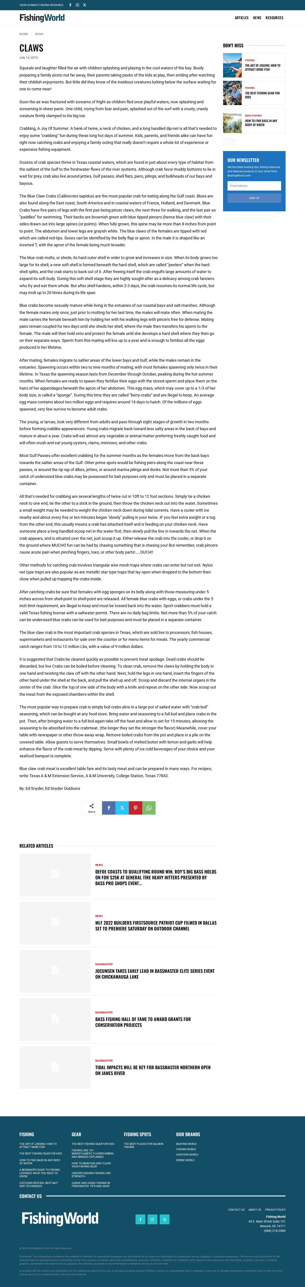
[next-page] (233, 141)
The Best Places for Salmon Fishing (143, 1145)
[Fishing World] (43, 18)
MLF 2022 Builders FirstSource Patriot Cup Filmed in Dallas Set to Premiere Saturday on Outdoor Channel (156, 925)
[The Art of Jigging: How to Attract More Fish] (232, 65)
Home (23, 34)
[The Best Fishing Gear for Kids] (232, 93)
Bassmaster (104, 964)
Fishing (250, 60)
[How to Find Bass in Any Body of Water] (232, 120)
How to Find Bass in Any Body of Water (261, 122)
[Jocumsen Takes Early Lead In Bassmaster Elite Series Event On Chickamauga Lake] (55, 971)
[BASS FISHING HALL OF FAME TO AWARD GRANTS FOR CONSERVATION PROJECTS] (55, 1019)
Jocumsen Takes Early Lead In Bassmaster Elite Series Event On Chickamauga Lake (155, 973)
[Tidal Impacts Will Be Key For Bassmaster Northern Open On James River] (55, 1067)
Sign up (254, 198)
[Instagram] (77, 4)
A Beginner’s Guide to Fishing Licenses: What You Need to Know (39, 1173)
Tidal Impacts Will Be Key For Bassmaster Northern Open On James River (153, 1070)
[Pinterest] (135, 808)
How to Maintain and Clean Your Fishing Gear (91, 1165)
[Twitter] (84, 4)
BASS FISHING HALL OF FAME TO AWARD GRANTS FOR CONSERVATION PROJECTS (143, 1022)
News (39, 34)
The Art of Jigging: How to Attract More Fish (262, 67)
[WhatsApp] (149, 808)
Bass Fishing (253, 115)
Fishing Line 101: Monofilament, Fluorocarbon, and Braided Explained (93, 1153)
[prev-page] (226, 141)
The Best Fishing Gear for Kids (262, 95)
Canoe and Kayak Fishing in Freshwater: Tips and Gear (91, 1184)
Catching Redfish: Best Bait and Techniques (38, 1184)
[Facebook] (70, 4)
